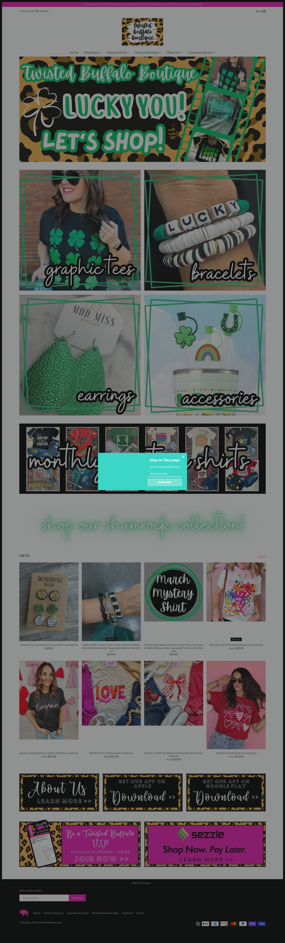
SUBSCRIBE (164, 482)
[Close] (183, 457)
